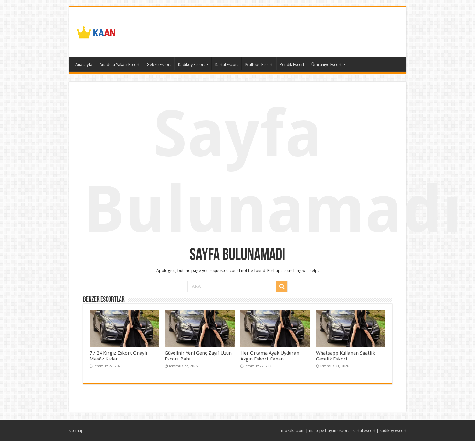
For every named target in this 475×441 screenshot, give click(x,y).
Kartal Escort (226, 64)
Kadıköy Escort (191, 64)
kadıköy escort (393, 430)
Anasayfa (83, 64)
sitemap (76, 430)
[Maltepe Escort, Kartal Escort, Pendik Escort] (96, 31)
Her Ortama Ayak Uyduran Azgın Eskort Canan (269, 356)
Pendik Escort (292, 64)
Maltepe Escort (259, 64)
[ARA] (281, 286)
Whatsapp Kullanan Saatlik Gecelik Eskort (345, 356)
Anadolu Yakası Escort (120, 64)
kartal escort (364, 430)
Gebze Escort (159, 64)
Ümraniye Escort (326, 64)
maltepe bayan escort (329, 430)
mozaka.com (293, 430)
